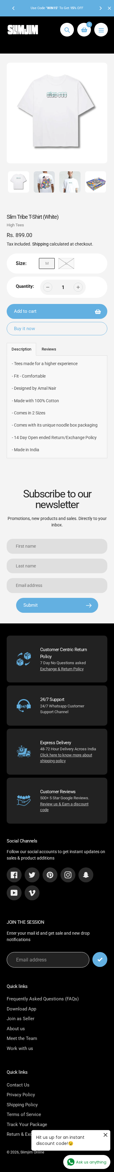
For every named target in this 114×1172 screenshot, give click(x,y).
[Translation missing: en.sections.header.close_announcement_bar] (109, 8)
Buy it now (24, 328)
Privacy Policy (21, 1094)
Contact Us (18, 1085)
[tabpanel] (57, 406)
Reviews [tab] (49, 349)
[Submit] (99, 959)
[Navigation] (101, 30)
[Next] (100, 8)
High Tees (15, 225)
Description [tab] (21, 349)
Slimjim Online (32, 1152)
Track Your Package (27, 1124)
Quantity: (25, 286)
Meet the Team (22, 1038)
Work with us (20, 1048)
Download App (21, 1009)
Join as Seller (20, 1018)
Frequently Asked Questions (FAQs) (43, 999)
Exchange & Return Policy (62, 669)
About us (16, 1028)
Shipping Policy (22, 1104)
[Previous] (14, 8)
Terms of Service (24, 1114)
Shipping (40, 244)
